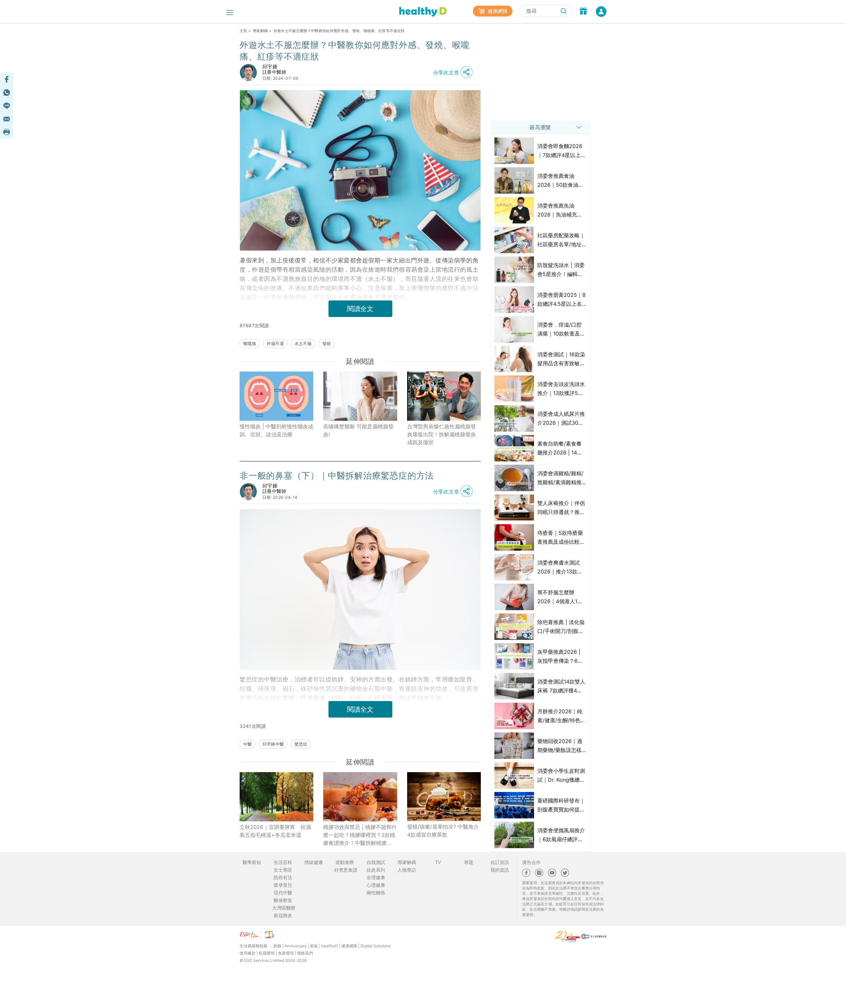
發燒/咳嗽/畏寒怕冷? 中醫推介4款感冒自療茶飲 (443, 830)
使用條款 (247, 953)
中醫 (247, 744)
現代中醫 (283, 892)
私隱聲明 (267, 953)
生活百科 (283, 862)
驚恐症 (300, 744)
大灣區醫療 (283, 908)
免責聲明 (286, 953)
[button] (454, 72)
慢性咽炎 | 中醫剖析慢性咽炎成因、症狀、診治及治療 (276, 430)
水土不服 (303, 343)
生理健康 (375, 877)
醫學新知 (252, 862)
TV (438, 862)
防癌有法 (283, 877)
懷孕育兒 (283, 885)
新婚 (277, 945)
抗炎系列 (375, 870)
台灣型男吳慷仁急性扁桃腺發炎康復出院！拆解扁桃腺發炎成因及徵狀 (441, 434)
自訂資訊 (499, 862)
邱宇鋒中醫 (273, 744)
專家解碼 (260, 30)
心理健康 (375, 885)
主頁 (243, 30)
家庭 (314, 945)
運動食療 (344, 862)
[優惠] (583, 12)
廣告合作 (531, 862)
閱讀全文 (360, 309)
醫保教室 (283, 900)
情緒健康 (313, 862)
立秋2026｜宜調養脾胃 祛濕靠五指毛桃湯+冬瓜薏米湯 (275, 831)
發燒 (326, 343)
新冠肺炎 (283, 915)
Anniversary (296, 945)
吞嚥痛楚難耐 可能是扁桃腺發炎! (358, 430)
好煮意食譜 (345, 870)
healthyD (329, 945)
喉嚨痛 (249, 343)
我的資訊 (499, 870)
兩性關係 (375, 892)
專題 (468, 862)
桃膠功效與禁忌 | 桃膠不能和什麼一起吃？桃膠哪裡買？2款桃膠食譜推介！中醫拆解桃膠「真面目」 (360, 835)
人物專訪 (407, 870)
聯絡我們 (305, 953)
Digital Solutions (376, 945)
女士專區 (283, 870)
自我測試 (375, 862)
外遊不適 (275, 343)
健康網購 (497, 11)
